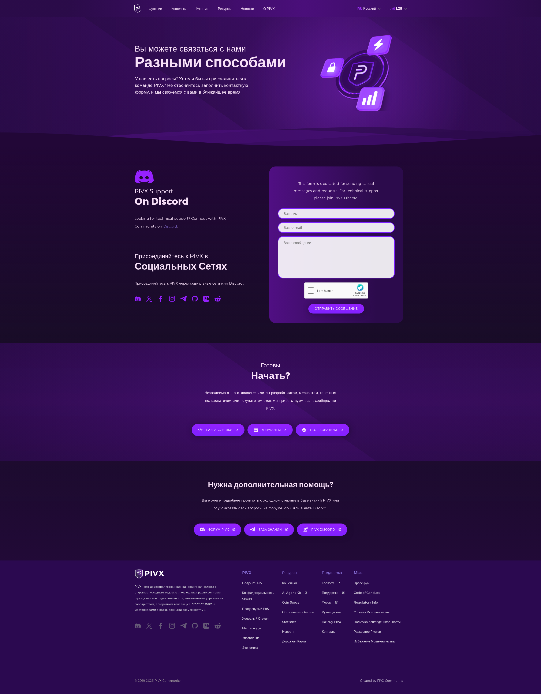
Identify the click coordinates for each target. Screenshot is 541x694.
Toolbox (328, 583)
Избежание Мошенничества (374, 641)
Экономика (250, 648)
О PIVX (269, 9)
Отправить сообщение (336, 309)
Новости (247, 9)
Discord (170, 226)
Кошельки (179, 9)
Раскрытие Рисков (367, 632)
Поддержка (330, 593)
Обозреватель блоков (298, 612)
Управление (251, 638)
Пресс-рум (361, 583)
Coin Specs (290, 602)
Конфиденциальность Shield (258, 596)
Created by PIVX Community (381, 680)
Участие (202, 9)
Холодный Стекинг (255, 618)
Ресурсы (224, 9)
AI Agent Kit (291, 593)
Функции (155, 9)
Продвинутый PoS (255, 609)
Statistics (289, 622)
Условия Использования (371, 612)
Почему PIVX (331, 622)
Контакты (329, 632)
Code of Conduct (367, 593)
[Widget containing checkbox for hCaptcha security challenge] (336, 290)
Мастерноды (251, 628)
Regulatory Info (366, 602)
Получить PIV (252, 583)
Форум (326, 602)
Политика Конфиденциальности (377, 622)
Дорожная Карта (294, 641)
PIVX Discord (346, 198)
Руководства (331, 612)
